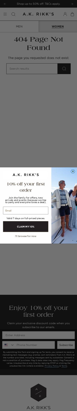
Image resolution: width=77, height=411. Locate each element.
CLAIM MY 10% (25, 226)
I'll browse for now (25, 236)
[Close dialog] (73, 171)
